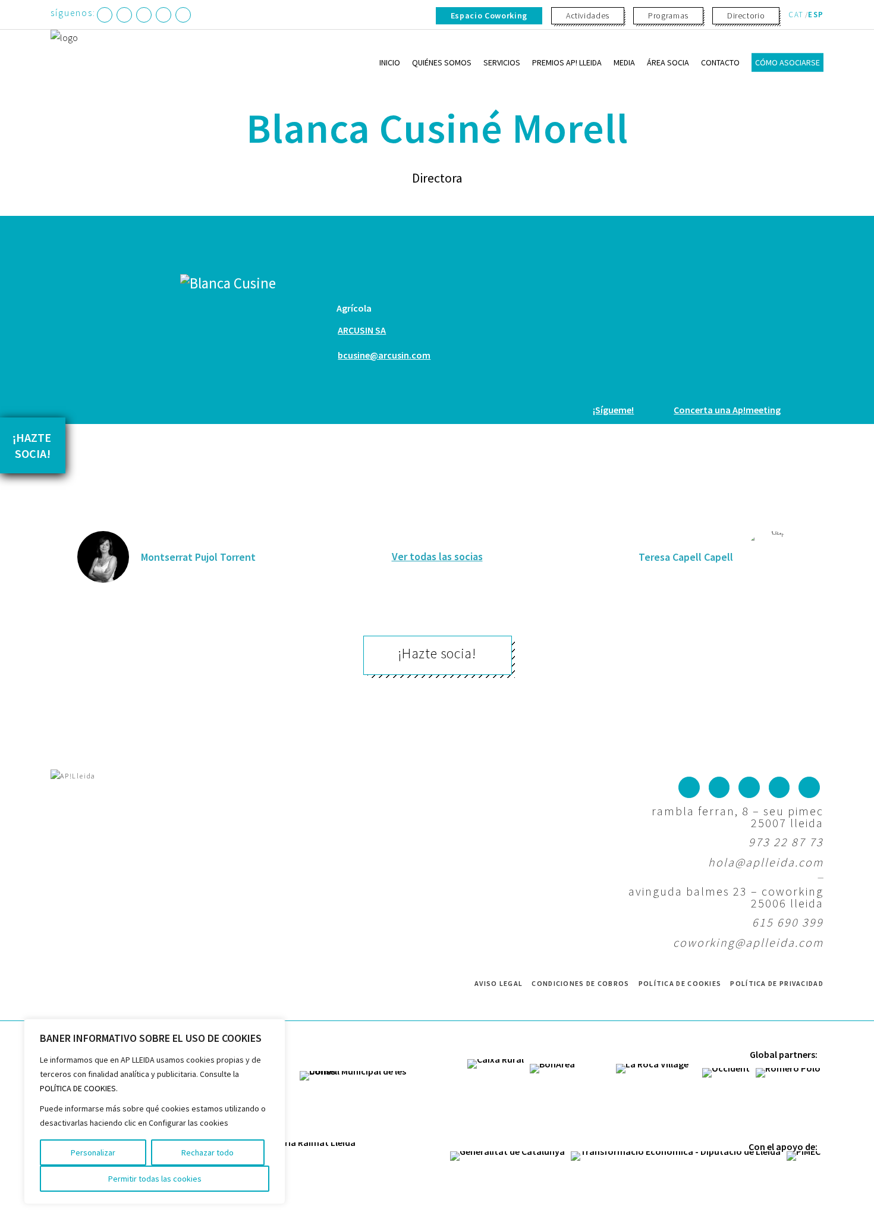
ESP (815, 15)
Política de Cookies (680, 983)
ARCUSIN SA (362, 330)
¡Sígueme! (613, 410)
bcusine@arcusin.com (384, 355)
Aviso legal (498, 983)
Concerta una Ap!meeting (727, 410)
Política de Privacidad (776, 983)
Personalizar (93, 1152)
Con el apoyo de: (783, 1146)
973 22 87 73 (786, 841)
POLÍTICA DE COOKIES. (79, 1088)
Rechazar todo (207, 1152)
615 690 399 (787, 922)
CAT (795, 15)
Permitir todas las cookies (155, 1178)
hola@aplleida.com (765, 862)
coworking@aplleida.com (748, 942)
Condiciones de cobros (580, 983)
